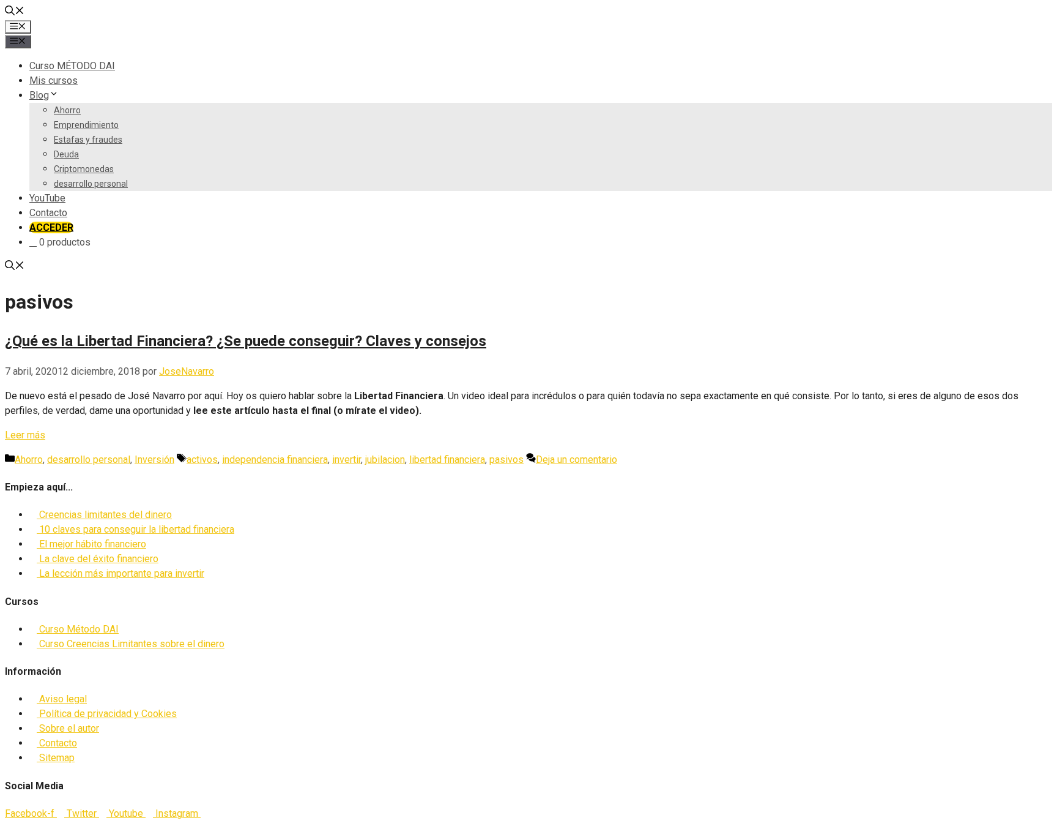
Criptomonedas (84, 169)
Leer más (25, 435)
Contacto (48, 213)
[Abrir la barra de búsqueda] (14, 12)
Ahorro (67, 110)
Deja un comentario (576, 459)
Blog (39, 95)
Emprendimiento (86, 125)
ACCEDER (51, 227)
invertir (346, 459)
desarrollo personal (91, 184)
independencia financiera (275, 459)
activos (202, 459)
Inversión (154, 459)
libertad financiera (447, 459)
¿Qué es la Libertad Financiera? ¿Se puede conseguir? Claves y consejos (245, 341)
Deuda (66, 154)
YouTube (47, 198)
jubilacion (385, 459)
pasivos (506, 459)
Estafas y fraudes (88, 140)
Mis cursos (53, 80)
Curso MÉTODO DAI (72, 66)
